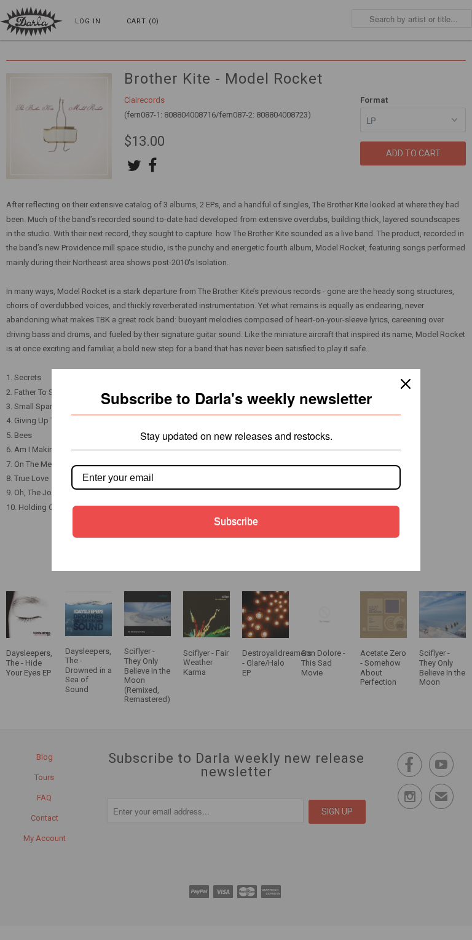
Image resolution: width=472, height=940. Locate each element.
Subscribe (236, 521)
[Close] (405, 384)
